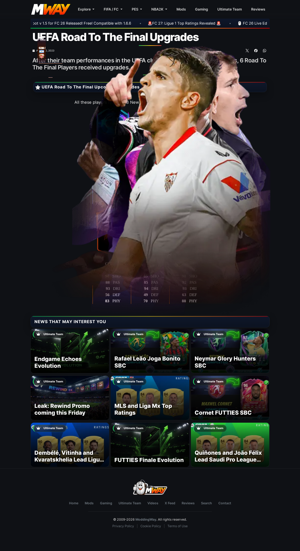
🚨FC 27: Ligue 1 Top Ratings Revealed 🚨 (121, 23)
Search (206, 503)
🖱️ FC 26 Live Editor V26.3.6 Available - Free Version (220, 23)
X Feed (170, 503)
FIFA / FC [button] (111, 9)
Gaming (201, 9)
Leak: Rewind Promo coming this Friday (62, 409)
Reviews (258, 9)
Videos (152, 503)
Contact (224, 503)
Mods (181, 9)
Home (73, 503)
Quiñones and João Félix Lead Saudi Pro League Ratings (228, 459)
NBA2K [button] (157, 9)
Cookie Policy (150, 526)
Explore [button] (85, 9)
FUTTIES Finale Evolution (149, 460)
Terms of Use (177, 526)
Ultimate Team (229, 9)
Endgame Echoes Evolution (58, 362)
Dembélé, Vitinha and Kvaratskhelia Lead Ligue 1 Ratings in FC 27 (68, 459)
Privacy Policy (123, 526)
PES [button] (135, 9)
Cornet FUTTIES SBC (223, 412)
